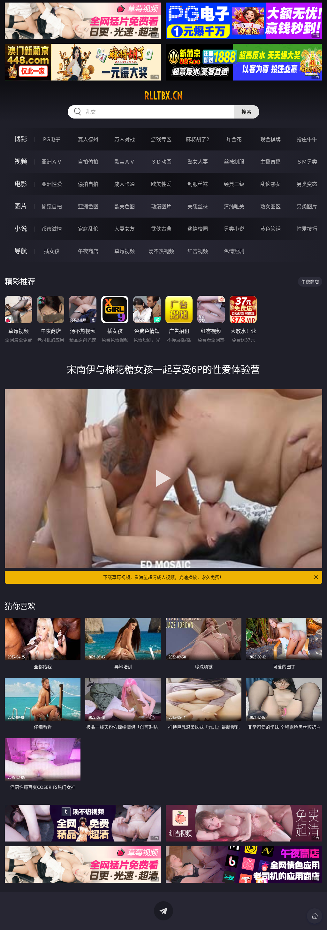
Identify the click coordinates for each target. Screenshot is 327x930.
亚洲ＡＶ (52, 161)
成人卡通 (124, 184)
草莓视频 (124, 251)
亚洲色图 (88, 206)
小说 (20, 228)
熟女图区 (270, 206)
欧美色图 (124, 206)
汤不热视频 (161, 251)
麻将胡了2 (197, 139)
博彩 (20, 139)
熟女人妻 (197, 161)
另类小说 (234, 228)
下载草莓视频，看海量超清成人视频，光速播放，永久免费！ (163, 577)
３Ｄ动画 (161, 161)
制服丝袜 (197, 184)
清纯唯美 (234, 206)
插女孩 (51, 251)
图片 (20, 206)
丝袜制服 (234, 161)
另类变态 (307, 184)
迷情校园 (197, 228)
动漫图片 (161, 206)
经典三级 (234, 184)
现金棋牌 (270, 139)
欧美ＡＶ (124, 161)
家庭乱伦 (88, 228)
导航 (20, 251)
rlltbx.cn (163, 95)
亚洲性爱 (52, 184)
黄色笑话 (270, 228)
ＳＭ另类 (307, 161)
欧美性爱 (161, 184)
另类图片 (307, 206)
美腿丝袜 (197, 206)
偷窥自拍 (52, 206)
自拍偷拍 (88, 161)
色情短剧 (234, 251)
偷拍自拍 (88, 184)
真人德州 (88, 139)
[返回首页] (314, 916)
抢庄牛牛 (307, 139)
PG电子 (51, 139)
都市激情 (52, 228)
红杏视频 (197, 251)
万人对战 (124, 139)
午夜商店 (88, 251)
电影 (20, 184)
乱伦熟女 (270, 184)
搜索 (246, 111)
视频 (20, 161)
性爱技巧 (307, 228)
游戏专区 (161, 139)
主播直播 (270, 161)
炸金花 (234, 139)
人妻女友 (124, 228)
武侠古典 (161, 228)
